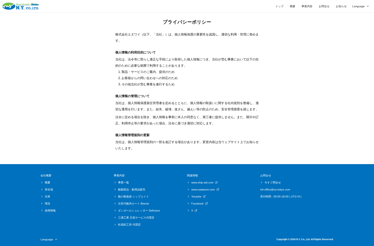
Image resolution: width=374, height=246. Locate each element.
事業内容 (307, 6)
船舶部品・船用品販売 (131, 189)
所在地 (49, 189)
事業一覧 (123, 182)
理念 (47, 203)
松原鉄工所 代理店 (129, 224)
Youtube (196, 196)
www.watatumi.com (203, 189)
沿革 (47, 196)
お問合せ (324, 6)
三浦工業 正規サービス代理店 (136, 217)
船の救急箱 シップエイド (133, 196)
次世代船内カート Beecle (133, 203)
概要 (292, 6)
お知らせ (341, 6)
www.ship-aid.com (202, 182)
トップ (279, 6)
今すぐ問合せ (273, 182)
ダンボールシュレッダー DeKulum (139, 210)
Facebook (197, 203)
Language (358, 6)
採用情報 (50, 210)
